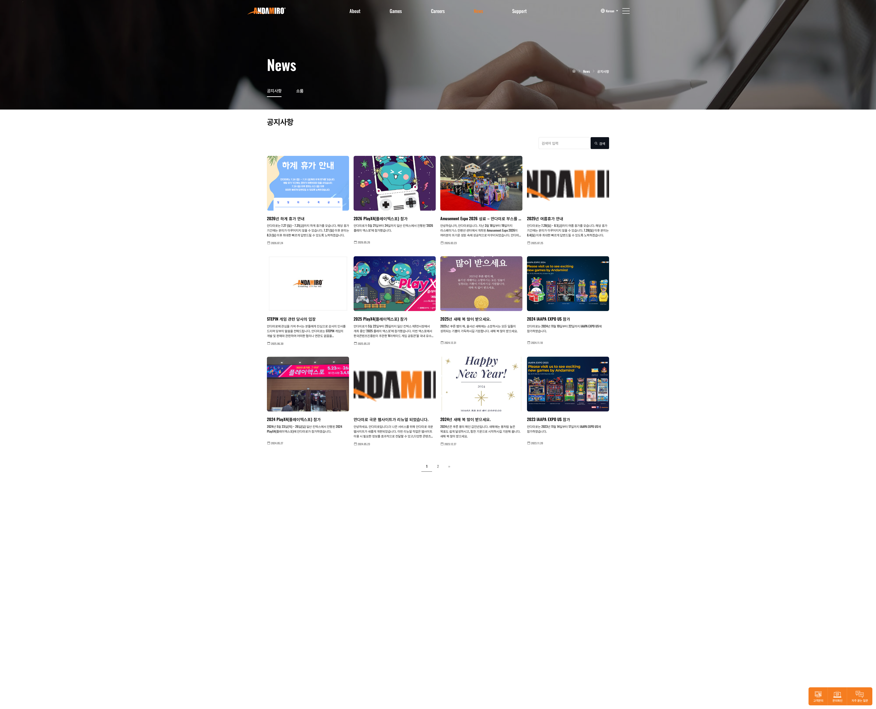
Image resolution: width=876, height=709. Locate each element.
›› (449, 466)
